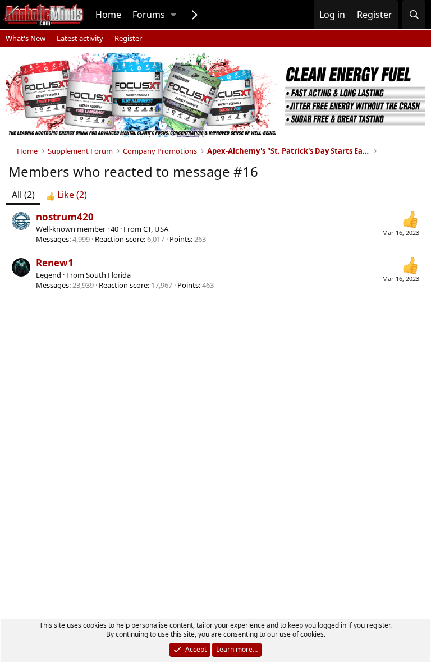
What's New (25, 38)
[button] (173, 14)
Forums (148, 14)
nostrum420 (65, 216)
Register (128, 38)
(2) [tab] (23, 194)
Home (108, 14)
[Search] (413, 14)
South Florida (108, 275)
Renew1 (55, 262)
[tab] (66, 194)
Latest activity (80, 38)
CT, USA (155, 229)
